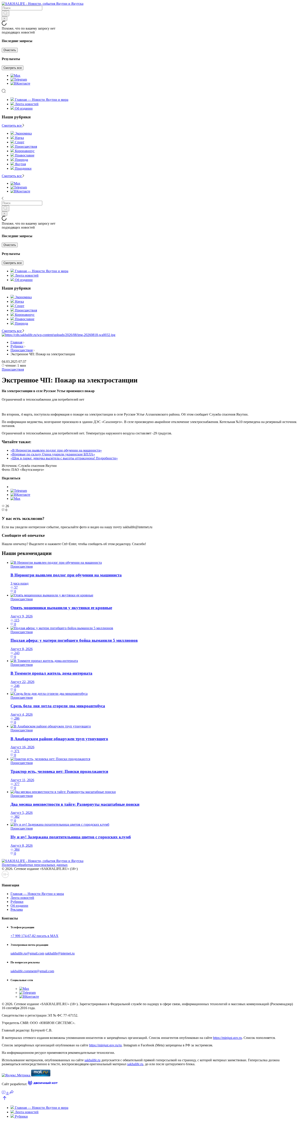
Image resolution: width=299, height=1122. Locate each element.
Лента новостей (27, 104)
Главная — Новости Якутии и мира (41, 99)
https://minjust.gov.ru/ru (105, 1045)
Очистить (10, 50)
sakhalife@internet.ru (60, 953)
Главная (16, 342)
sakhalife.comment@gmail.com (32, 971)
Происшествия (22, 350)
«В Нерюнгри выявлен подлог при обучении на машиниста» (56, 450)
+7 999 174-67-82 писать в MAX (34, 936)
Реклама (17, 909)
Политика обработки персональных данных (35, 865)
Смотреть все (13, 67)
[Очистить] (4, 18)
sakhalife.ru (92, 1060)
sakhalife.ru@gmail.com (27, 953)
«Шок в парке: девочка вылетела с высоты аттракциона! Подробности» (64, 458)
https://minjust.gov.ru (227, 1038)
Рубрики (17, 346)
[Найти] (5, 13)
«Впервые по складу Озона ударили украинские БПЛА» (53, 454)
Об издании (24, 108)
